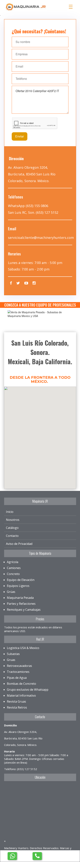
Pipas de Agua (17, 678)
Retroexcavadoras (19, 666)
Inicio (9, 512)
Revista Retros (17, 707)
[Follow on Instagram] (34, 283)
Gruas (11, 660)
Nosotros (12, 520)
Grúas (11, 592)
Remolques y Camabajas (24, 610)
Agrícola (12, 562)
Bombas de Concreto (21, 684)
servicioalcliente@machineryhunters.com (41, 237)
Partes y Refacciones (21, 604)
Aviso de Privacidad (19, 544)
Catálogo (12, 528)
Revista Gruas (16, 701)
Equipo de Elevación (20, 580)
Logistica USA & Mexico (23, 648)
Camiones (14, 568)
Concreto (13, 574)
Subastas (13, 654)
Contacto (12, 536)
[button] (40, 433)
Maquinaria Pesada (20, 598)
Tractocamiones (18, 672)
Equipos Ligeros (18, 586)
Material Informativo (21, 695)
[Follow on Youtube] (26, 283)
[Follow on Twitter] (18, 283)
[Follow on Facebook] (11, 283)
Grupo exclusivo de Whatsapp (27, 690)
